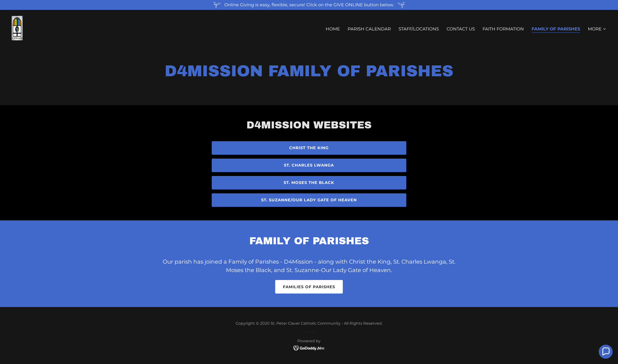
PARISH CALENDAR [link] (369, 29)
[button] (597, 29)
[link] (17, 28)
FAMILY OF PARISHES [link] (556, 29)
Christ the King (309, 148)
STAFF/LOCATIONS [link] (419, 29)
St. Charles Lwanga (309, 165)
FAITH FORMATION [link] (503, 29)
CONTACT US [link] (461, 29)
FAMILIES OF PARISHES (309, 287)
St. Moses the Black (309, 182)
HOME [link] (333, 29)
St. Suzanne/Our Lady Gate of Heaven (309, 200)
